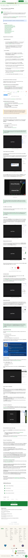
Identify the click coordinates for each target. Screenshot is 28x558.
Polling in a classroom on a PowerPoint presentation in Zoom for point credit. (11, 509)
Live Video (11, 536)
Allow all (23, 555)
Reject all (17, 555)
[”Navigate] (2, 528)
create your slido (14, 213)
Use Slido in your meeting (8, 28)
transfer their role (5, 407)
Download (6, 102)
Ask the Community (14, 504)
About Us (24, 531)
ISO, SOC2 (25, 536)
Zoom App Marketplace (20, 432)
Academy (20, 531)
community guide (15, 436)
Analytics (4, 457)
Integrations (7, 536)
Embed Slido (11, 537)
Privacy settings (17, 70)
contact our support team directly (19, 478)
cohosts (19, 56)
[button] (0, 1)
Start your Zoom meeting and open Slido (10, 26)
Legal (24, 537)
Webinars (20, 532)
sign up (20, 103)
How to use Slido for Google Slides (5, 511)
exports (12, 72)
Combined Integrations (3, 514)
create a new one (14, 127)
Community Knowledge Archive (4, 510)
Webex (10, 531)
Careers (24, 532)
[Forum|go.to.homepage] (4, 1)
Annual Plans (16, 531)
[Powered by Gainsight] (14, 522)
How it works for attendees (8, 29)
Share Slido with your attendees (9, 27)
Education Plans (16, 532)
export (14, 457)
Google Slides (2, 512)
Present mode (8, 331)
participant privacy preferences (17, 360)
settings (6, 359)
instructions (10, 43)
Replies (21, 280)
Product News (20, 538)
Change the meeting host (8, 30)
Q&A (9, 275)
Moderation (7, 279)
